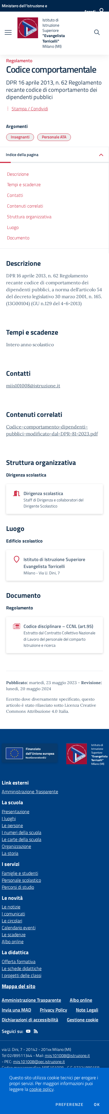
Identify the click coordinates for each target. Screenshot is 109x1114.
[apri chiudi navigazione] (8, 33)
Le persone (12, 825)
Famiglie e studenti (20, 873)
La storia (10, 853)
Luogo (13, 227)
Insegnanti (20, 137)
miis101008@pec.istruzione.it (39, 1061)
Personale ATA (54, 137)
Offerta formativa (18, 961)
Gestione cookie (82, 1019)
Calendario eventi (18, 927)
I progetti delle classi (21, 975)
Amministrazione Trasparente (30, 791)
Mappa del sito (18, 986)
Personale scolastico (21, 880)
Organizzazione (16, 846)
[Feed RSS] (35, 1031)
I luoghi (9, 818)
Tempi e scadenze (24, 184)
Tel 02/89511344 (17, 1055)
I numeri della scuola (21, 832)
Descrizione (18, 174)
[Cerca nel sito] (96, 33)
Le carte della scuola (21, 839)
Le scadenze (14, 934)
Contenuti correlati (25, 205)
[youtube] (28, 1031)
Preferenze (69, 1104)
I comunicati (13, 913)
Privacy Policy (53, 1009)
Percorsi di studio (18, 887)
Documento (18, 237)
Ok (97, 1104)
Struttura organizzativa (29, 216)
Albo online (13, 941)
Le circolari (12, 920)
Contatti (15, 195)
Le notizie (11, 906)
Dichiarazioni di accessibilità (30, 1019)
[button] (54, 155)
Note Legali (87, 1009)
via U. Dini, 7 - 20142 (19, 1049)
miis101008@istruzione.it (33, 386)
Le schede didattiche (22, 968)
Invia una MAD (16, 1009)
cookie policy (41, 1089)
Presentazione (15, 811)
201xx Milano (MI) (56, 1049)
